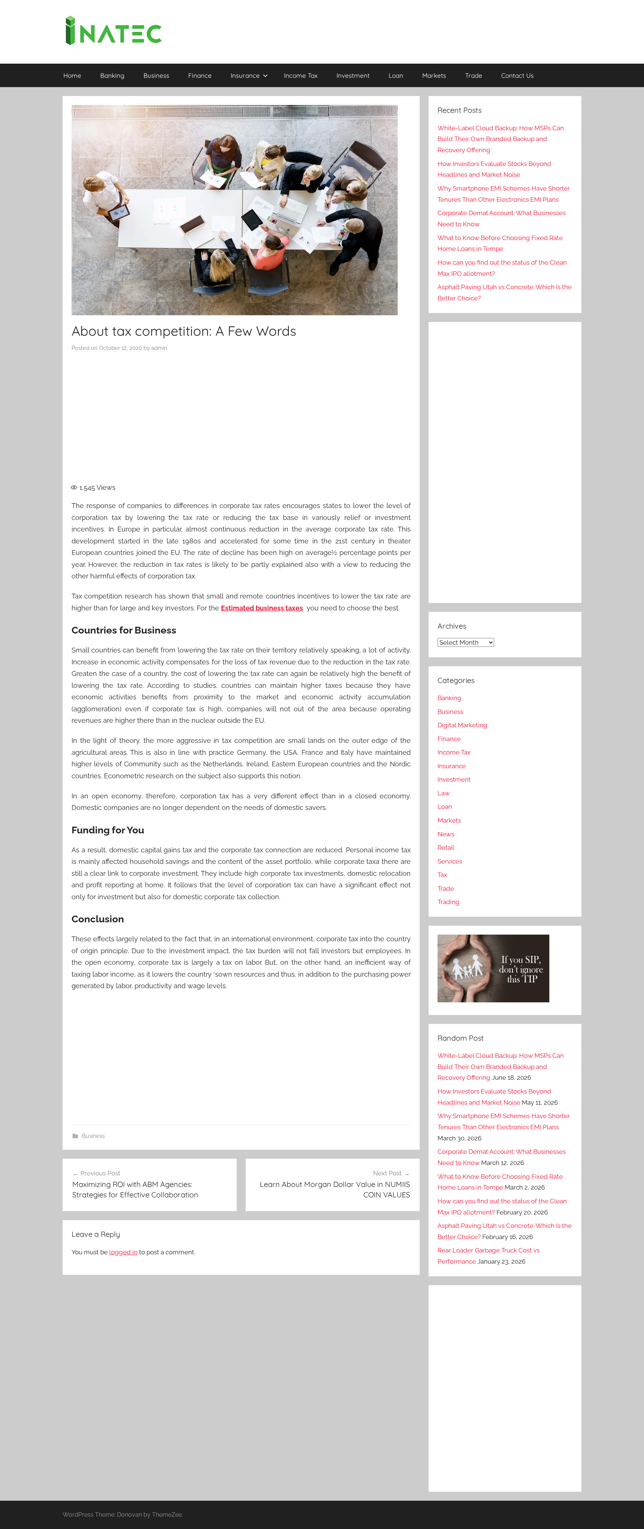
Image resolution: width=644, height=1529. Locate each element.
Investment (353, 75)
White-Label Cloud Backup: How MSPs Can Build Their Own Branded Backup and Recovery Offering (501, 139)
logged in (123, 1252)
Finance (200, 75)
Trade (473, 75)
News (446, 834)
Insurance (245, 75)
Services (450, 861)
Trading (449, 902)
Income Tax (301, 75)
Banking (112, 75)
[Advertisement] (241, 422)
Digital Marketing (462, 725)
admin (159, 348)
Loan (396, 75)
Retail (446, 847)
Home (72, 75)
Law (444, 793)
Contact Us (517, 75)
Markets (434, 75)
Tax (442, 874)
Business (156, 75)
